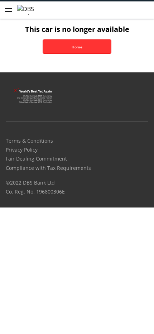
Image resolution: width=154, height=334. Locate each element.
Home (77, 46)
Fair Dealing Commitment (36, 158)
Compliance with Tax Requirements (48, 167)
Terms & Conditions (29, 140)
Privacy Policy (22, 149)
